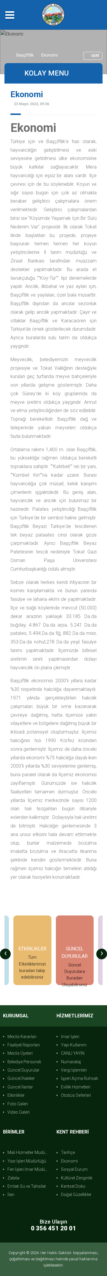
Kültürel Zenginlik (76, 1178)
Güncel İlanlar (20, 1087)
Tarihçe (68, 1152)
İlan (10, 1194)
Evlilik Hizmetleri (75, 1087)
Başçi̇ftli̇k (25, 55)
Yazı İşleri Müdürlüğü (26, 1161)
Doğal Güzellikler (76, 1194)
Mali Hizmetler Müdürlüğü (29, 1152)
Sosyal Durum (74, 1169)
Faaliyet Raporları (23, 1045)
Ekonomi (69, 1161)
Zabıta (13, 1178)
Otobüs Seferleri (76, 1095)
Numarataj (71, 1061)
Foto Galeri (17, 1104)
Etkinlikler (16, 1095)
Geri (95, 55)
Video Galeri (18, 1112)
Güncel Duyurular (23, 1070)
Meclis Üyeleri (20, 1053)
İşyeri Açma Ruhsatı (79, 1078)
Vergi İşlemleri (74, 1070)
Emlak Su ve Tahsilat (26, 1186)
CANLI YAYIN (72, 1053)
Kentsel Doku (73, 1186)
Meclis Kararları (22, 1036)
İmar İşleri (70, 1036)
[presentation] (5, 954)
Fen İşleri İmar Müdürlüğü (29, 1169)
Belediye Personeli (24, 1061)
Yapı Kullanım (73, 1045)
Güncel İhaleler (21, 1078)
